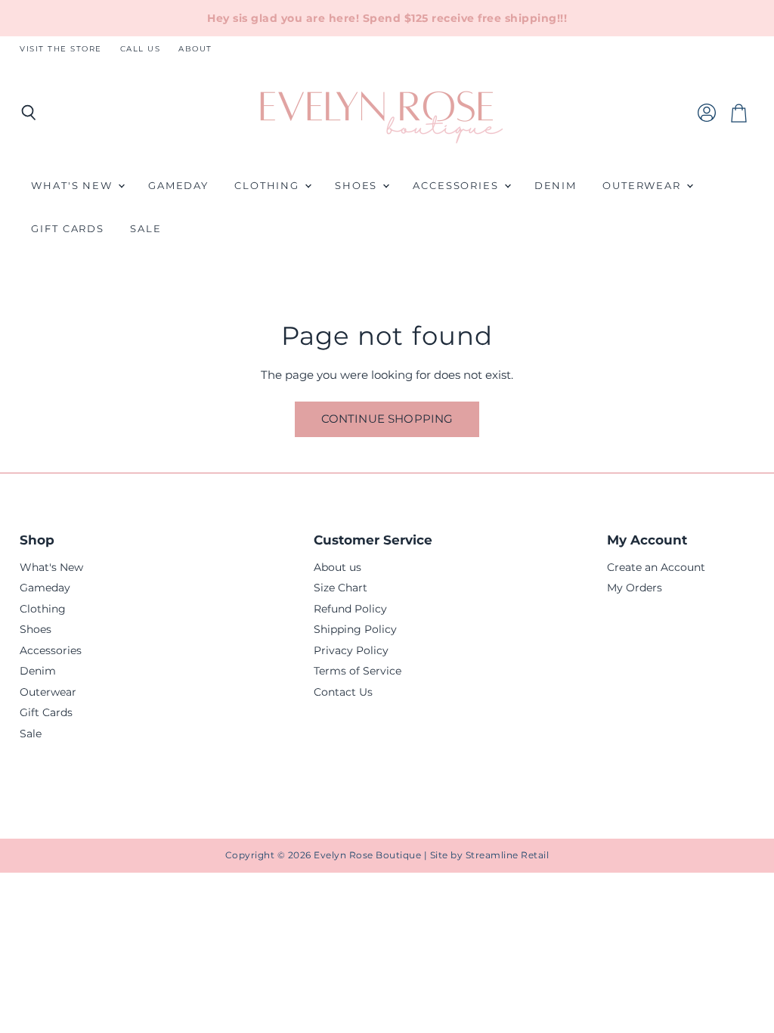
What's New (73, 185)
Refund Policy (350, 609)
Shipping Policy (355, 629)
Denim (555, 185)
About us (337, 567)
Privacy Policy (351, 650)
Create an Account (656, 567)
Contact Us (343, 692)
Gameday (178, 185)
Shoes (358, 185)
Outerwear (643, 185)
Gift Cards (67, 228)
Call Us (140, 49)
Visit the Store (61, 49)
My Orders (634, 587)
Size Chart (340, 587)
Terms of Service (357, 671)
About (195, 49)
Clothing (268, 185)
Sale (146, 228)
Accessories (458, 185)
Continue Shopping (387, 419)
